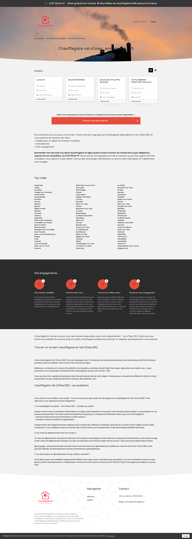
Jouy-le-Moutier (41, 243)
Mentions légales (140, 22)
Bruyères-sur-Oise (125, 188)
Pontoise (37, 199)
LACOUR (40, 80)
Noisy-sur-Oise (124, 229)
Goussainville (39, 197)
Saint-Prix (80, 220)
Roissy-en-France (125, 199)
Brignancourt (123, 248)
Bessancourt (81, 225)
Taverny (37, 216)
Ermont (37, 202)
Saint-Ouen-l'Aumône (43, 220)
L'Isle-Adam (81, 195)
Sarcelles (38, 190)
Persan (79, 192)
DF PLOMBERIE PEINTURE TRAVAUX (141, 81)
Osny (36, 239)
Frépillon (121, 197)
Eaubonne (38, 218)
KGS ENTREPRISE (76, 80)
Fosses (79, 206)
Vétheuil (121, 220)
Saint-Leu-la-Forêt (41, 246)
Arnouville (80, 188)
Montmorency (40, 227)
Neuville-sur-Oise (125, 206)
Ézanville (79, 202)
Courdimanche (82, 229)
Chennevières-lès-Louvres (128, 246)
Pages (153, 22)
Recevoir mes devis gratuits (95, 120)
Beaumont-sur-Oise (84, 209)
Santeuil (121, 232)
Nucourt (121, 225)
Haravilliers (122, 239)
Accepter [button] (185, 536)
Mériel (78, 241)
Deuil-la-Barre (40, 225)
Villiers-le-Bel (39, 209)
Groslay (79, 211)
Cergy (36, 188)
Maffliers (121, 209)
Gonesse (38, 213)
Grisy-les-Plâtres (124, 227)
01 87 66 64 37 (57, 3)
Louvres (79, 199)
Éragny (37, 236)
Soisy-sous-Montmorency (44, 234)
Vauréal (37, 241)
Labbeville (122, 234)
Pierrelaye (80, 218)
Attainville (122, 211)
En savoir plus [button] (110, 536)
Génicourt (122, 243)
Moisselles (122, 213)
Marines (121, 192)
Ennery (120, 202)
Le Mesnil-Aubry (124, 218)
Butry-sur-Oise (124, 204)
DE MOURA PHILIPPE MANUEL (110, 81)
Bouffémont (81, 232)
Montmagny (81, 190)
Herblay (37, 204)
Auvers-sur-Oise (82, 227)
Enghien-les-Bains (83, 197)
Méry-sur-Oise (82, 204)
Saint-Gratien (39, 232)
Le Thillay (121, 185)
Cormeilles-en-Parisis (43, 223)
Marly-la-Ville (81, 234)
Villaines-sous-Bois (125, 223)
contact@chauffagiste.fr (134, 502)
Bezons (37, 206)
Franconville (39, 195)
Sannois (37, 211)
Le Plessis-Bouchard (84, 216)
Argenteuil (38, 185)
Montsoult (122, 195)
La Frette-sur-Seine (84, 246)
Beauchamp (81, 213)
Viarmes (79, 239)
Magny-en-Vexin (82, 236)
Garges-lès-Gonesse (43, 192)
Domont (37, 248)
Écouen (79, 223)
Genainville (122, 241)
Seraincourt (122, 216)
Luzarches (80, 248)
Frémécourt (122, 236)
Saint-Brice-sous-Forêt (85, 185)
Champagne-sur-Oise (85, 243)
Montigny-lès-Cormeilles (44, 229)
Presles (120, 190)
